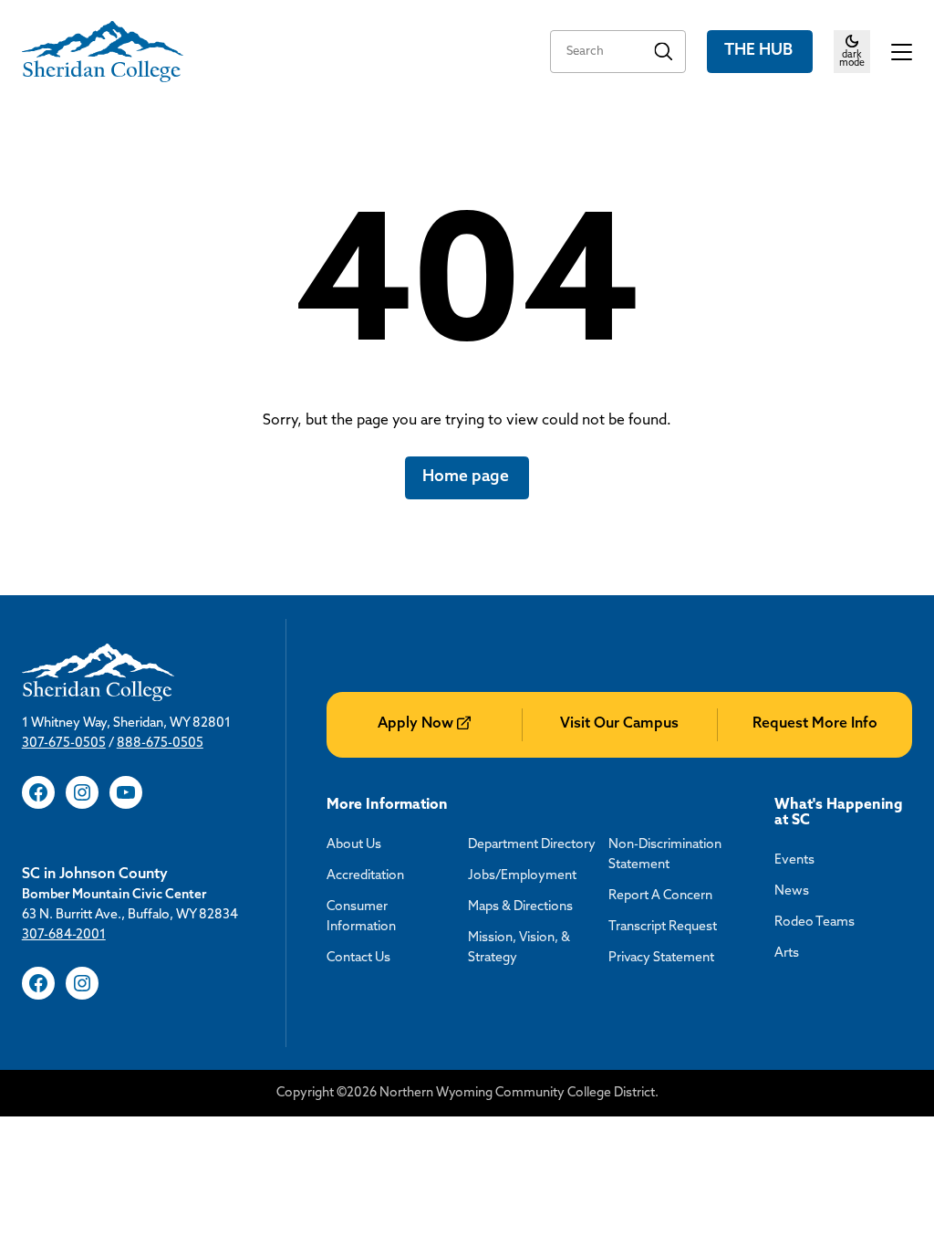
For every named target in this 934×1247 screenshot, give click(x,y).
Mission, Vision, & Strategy (519, 948)
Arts (786, 953)
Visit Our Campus (619, 724)
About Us (354, 845)
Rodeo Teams (814, 922)
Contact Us (358, 958)
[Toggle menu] (902, 51)
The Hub (760, 50)
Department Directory (532, 845)
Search (664, 51)
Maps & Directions (520, 907)
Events (794, 860)
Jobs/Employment (522, 876)
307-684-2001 (64, 935)
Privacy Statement (661, 958)
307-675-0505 (64, 743)
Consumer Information (361, 917)
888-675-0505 (160, 743)
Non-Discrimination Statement (664, 855)
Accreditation (365, 876)
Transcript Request (662, 927)
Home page (467, 477)
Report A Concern (660, 896)
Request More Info (814, 724)
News (791, 891)
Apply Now (415, 724)
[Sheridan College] (102, 51)
